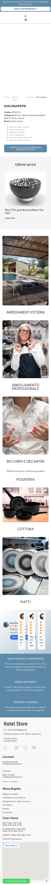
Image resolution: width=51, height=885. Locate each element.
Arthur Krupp (17, 121)
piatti (25, 602)
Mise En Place (15, 98)
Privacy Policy (10, 738)
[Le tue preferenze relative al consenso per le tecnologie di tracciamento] (46, 880)
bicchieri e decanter (25, 461)
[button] (4, 194)
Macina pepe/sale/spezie (33, 115)
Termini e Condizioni (10, 781)
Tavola (21, 118)
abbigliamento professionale (25, 387)
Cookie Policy (10, 741)
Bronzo (30, 97)
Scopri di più (10, 218)
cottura (25, 529)
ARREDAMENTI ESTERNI (25, 312)
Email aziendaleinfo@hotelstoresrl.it (12, 763)
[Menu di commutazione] (26, 19)
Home (6, 97)
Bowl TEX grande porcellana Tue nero (24, 211)
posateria (25, 479)
